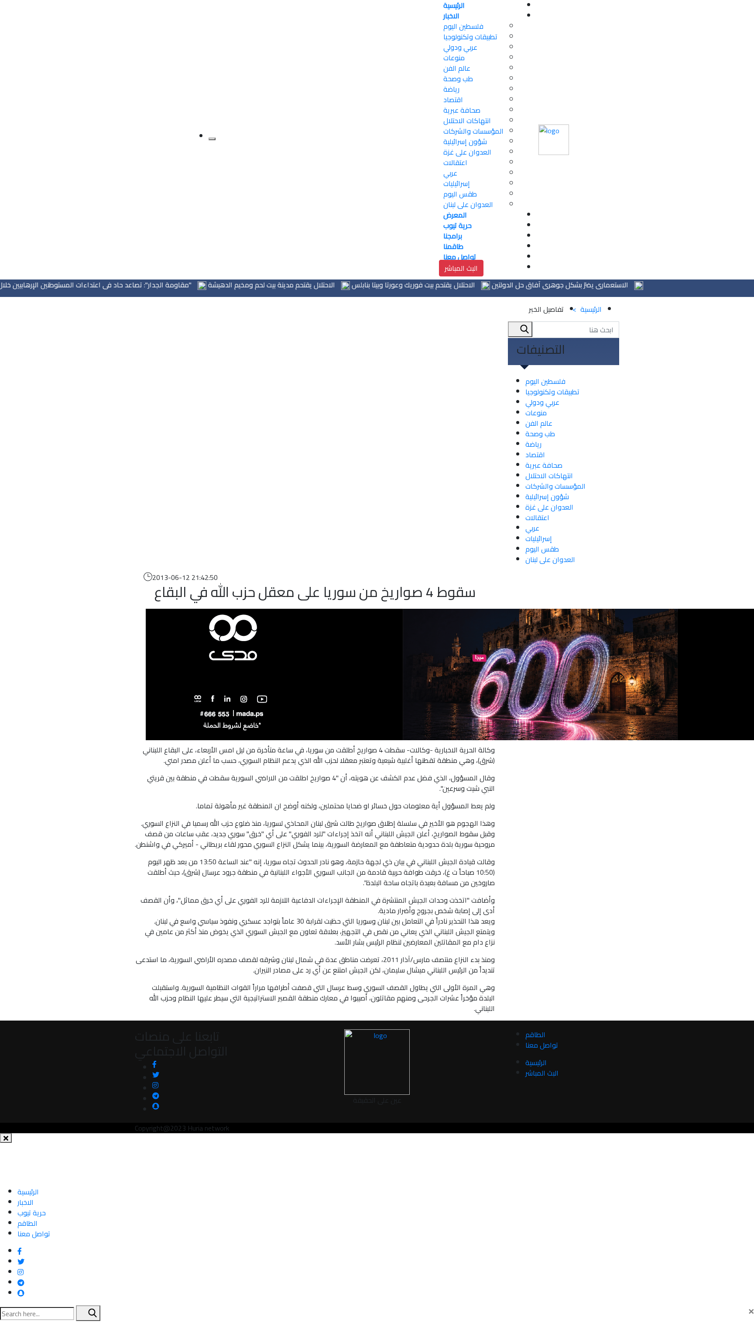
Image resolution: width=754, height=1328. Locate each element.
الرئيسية (587, 309)
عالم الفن (456, 68)
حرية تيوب (31, 1212)
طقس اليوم (460, 193)
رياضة (451, 89)
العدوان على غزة (467, 152)
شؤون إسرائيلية (465, 141)
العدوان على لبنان (468, 204)
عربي (450, 172)
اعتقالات (455, 162)
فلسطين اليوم (463, 26)
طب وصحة (458, 78)
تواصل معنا (541, 1045)
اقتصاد (453, 99)
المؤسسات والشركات (473, 131)
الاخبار (25, 1202)
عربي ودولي (460, 47)
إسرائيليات (456, 183)
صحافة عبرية (461, 110)
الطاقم (535, 1034)
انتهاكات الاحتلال (467, 120)
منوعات (454, 57)
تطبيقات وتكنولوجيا (470, 36)
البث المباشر (461, 268)
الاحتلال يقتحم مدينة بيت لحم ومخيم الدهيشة (296, 284)
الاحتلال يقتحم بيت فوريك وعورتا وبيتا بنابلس (438, 284)
